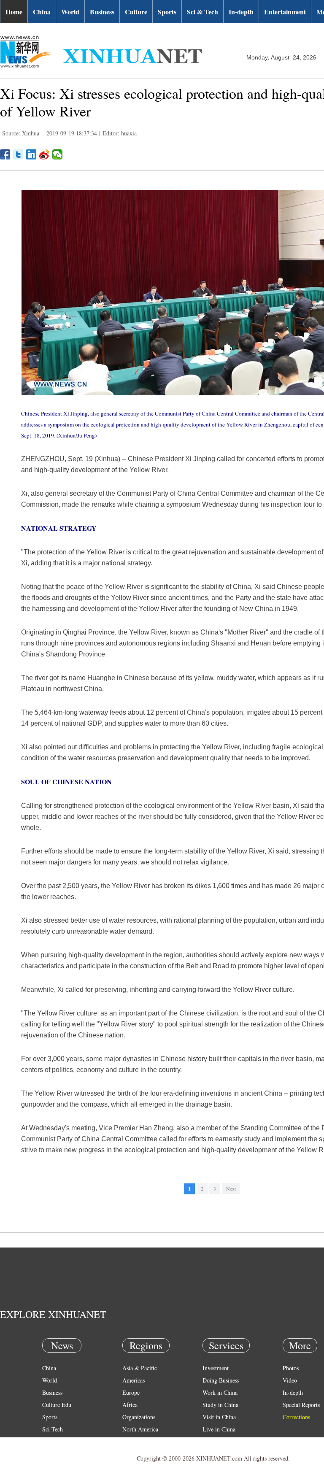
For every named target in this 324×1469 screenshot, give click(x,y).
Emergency (216, 1441)
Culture (136, 11)
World (70, 11)
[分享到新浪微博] (44, 154)
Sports (167, 11)
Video (290, 1380)
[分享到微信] (57, 154)
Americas (133, 1380)
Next (231, 1188)
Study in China (220, 1405)
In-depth (241, 11)
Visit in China (219, 1417)
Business (102, 11)
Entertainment (285, 11)
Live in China (218, 1429)
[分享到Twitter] (18, 154)
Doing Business (220, 1380)
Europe (131, 1392)
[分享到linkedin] (31, 154)
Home (13, 11)
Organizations (138, 1417)
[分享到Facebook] (5, 154)
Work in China (220, 1392)
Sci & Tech (202, 11)
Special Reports (301, 1405)
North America (140, 1429)
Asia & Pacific (139, 1368)
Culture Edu (56, 1405)
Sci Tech (52, 1429)
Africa (130, 1405)
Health (50, 1441)
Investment (215, 1368)
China (42, 11)
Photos (291, 1368)
